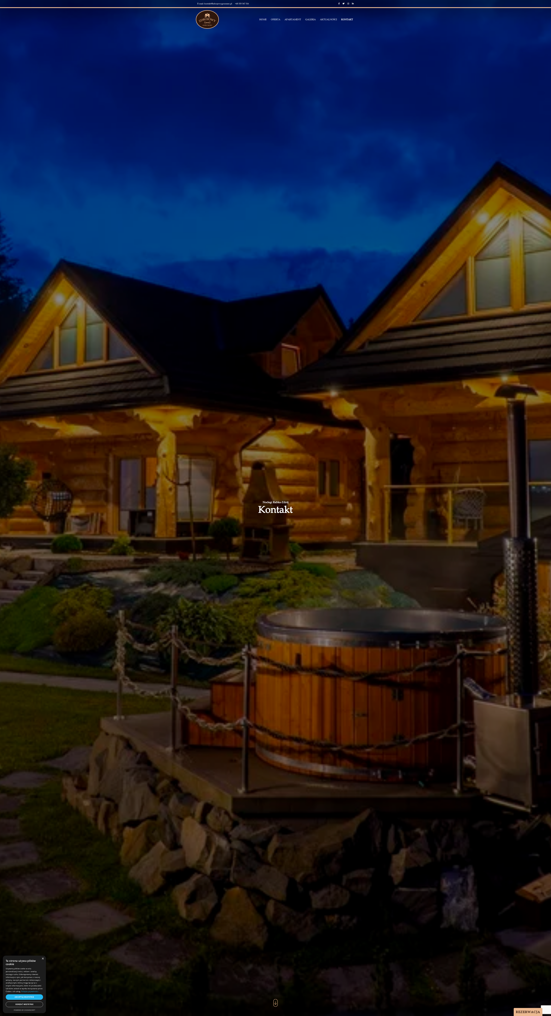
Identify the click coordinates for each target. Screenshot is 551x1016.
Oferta (275, 19)
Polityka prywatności (29, 991)
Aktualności (328, 19)
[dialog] (24, 984)
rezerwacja (528, 1012)
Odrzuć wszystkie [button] (24, 1004)
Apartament (293, 19)
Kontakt (347, 19)
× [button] (43, 959)
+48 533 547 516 (242, 3)
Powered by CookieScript (24, 1010)
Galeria (310, 19)
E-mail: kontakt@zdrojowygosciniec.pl (214, 3)
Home (263, 19)
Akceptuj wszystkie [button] (24, 997)
